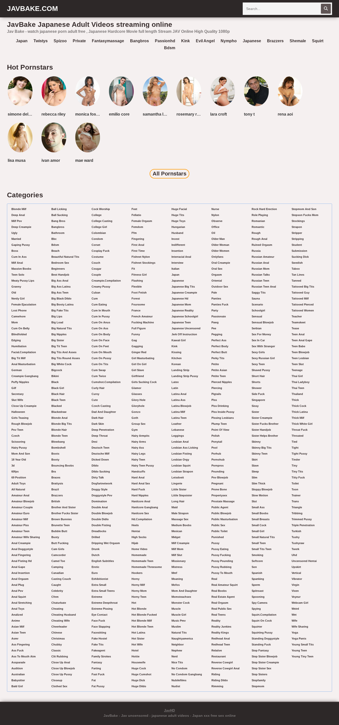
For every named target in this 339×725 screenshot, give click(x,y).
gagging (137, 346)
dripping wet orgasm (106, 543)
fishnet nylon (141, 256)
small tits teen (261, 549)
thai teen (298, 387)
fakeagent (98, 650)
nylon (215, 214)
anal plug (17, 584)
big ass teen (59, 292)
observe (216, 220)
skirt (255, 459)
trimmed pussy (302, 519)
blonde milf (18, 209)
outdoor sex (219, 286)
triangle (297, 507)
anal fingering (21, 555)
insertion (177, 250)
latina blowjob (181, 405)
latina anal (178, 393)
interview (177, 262)
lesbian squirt (181, 465)
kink (185, 41)
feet (134, 209)
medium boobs (181, 525)
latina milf (178, 411)
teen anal (298, 334)
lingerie (176, 483)
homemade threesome (147, 566)
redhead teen (220, 644)
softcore (257, 560)
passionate (218, 316)
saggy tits (259, 292)
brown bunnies (61, 519)
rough (256, 232)
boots (55, 453)
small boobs (260, 513)
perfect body (219, 346)
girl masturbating (143, 358)
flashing (137, 280)
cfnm (55, 596)
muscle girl (178, 614)
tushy (296, 537)
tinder (296, 459)
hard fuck (138, 489)
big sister (57, 340)
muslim (176, 626)
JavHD (169, 710)
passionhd (165, 41)
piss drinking (220, 405)
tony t (249, 114)
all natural (18, 489)
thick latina (300, 411)
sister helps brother (265, 435)
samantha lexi (156, 114)
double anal (100, 507)
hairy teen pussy (143, 465)
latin (174, 387)
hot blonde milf (142, 620)
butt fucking (59, 543)
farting (96, 668)
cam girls (57, 549)
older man (218, 238)
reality (215, 620)
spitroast (258, 590)
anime (15, 620)
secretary (17, 393)
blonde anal (59, 417)
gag (134, 340)
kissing (176, 352)
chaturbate (58, 602)
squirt (317, 41)
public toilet (219, 531)
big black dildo (61, 298)
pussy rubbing (221, 566)
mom (14, 322)
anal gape (18, 566)
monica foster (88, 114)
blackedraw (59, 411)
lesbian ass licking (184, 447)
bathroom (58, 232)
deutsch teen (100, 447)
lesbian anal (180, 441)
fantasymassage (108, 41)
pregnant (217, 483)
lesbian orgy (180, 459)
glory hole (138, 399)
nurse (215, 209)
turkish (296, 531)
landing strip (180, 370)
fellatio (136, 214)
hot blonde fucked (144, 614)
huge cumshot (141, 674)
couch (96, 262)
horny (135, 578)
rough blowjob (21, 423)
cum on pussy (101, 358)
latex (175, 382)
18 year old (18, 459)
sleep (255, 471)
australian (18, 674)
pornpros (217, 465)
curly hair (98, 387)
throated (298, 435)
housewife (138, 662)
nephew (176, 650)
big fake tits (59, 310)
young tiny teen (302, 656)
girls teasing (20, 417)
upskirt (296, 566)
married (16, 238)
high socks (139, 537)
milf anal (17, 262)
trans (295, 501)
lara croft (218, 114)
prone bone (219, 489)
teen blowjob (300, 352)
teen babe (298, 346)
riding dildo (219, 680)
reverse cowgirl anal (225, 668)
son (254, 566)
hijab (135, 543)
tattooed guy (300, 292)
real (214, 578)
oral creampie (220, 262)
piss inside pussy (222, 411)
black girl (57, 387)
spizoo (60, 41)
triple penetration (303, 525)
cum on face (100, 340)
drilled (96, 537)
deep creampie (21, 226)
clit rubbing (59, 656)
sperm (256, 584)
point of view (220, 429)
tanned (296, 280)
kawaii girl (178, 340)
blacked (56, 405)
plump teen (219, 423)
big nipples (59, 334)
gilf (13, 387)
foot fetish (139, 292)
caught (56, 584)
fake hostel (99, 638)
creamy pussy (101, 286)
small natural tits (263, 537)
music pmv (178, 620)
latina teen (179, 417)
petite (215, 364)
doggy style (99, 489)
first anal (138, 244)
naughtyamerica (182, 638)
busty (55, 537)
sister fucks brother (265, 423)
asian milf (17, 626)
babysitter (18, 680)
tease (295, 328)
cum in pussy (101, 316)
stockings (298, 220)
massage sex (179, 519)
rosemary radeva (189, 114)
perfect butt (219, 352)
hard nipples (140, 495)
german (16, 370)
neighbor (177, 644)
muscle (176, 608)
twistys (41, 41)
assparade (18, 662)
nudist (175, 686)
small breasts (261, 519)
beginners (58, 268)
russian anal (260, 262)
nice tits (177, 662)
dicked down (100, 459)
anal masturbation (23, 364)
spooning (258, 596)
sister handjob (261, 429)
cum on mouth (102, 352)
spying (256, 608)
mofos (175, 584)
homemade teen (142, 560)
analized (17, 614)
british (55, 501)
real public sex (221, 608)
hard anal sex (141, 483)
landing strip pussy (184, 376)
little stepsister (181, 495)
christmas (58, 638)
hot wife (137, 644)
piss (214, 399)
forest (136, 298)
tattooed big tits (303, 286)
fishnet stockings (143, 262)
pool (214, 447)
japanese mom (181, 304)
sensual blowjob (263, 322)
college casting (102, 220)
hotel (135, 650)
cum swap (99, 370)
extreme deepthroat (105, 602)
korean (176, 364)
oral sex (216, 268)
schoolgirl (258, 310)
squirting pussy (262, 632)
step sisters (259, 674)
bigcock (56, 370)
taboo (296, 268)
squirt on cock (262, 620)
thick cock (299, 405)
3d (13, 465)
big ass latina (60, 286)
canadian (57, 572)
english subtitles (103, 560)
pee (213, 328)
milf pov (16, 220)
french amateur (142, 316)
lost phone (19, 310)
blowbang (58, 441)
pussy (215, 543)
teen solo (17, 274)
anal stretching (21, 602)
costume (97, 256)
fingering (138, 238)
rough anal (259, 238)
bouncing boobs (62, 465)
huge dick (138, 680)
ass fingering (20, 644)
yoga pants (299, 638)
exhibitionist (100, 578)
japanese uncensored (186, 328)
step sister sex (261, 668)
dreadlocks (99, 531)
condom (97, 238)
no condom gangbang (186, 674)
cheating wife (60, 620)
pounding (217, 471)
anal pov (17, 590)
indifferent (178, 244)
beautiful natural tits (65, 256)
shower (257, 387)
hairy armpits (140, 435)
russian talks (261, 274)
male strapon (180, 513)
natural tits (179, 632)
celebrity (57, 590)
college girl (99, 226)
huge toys (178, 220)
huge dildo (139, 686)
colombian (99, 232)
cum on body (101, 334)
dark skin (98, 423)
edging (16, 340)
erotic (95, 566)
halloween (18, 411)
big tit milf (18, 358)
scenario (257, 304)
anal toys (17, 608)
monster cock (180, 602)
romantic (258, 226)
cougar (96, 268)
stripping (298, 238)
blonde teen (59, 435)
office (215, 226)
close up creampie (23, 405)
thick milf (298, 417)
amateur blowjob (22, 501)
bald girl (17, 686)
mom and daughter (184, 590)
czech (15, 435)
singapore (258, 399)
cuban (96, 292)
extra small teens (103, 590)
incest (175, 238)
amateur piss (20, 525)
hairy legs (138, 453)
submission (299, 250)
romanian (258, 220)
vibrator (297, 578)
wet (294, 614)
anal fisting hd (21, 560)
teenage (297, 370)
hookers (137, 572)
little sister (178, 489)
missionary (178, 560)
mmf (174, 572)
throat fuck (299, 429)
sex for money (261, 334)
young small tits (303, 644)
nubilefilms (178, 680)
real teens (218, 614)
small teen (259, 543)
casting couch (61, 578)
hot (134, 602)
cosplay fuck (100, 250)
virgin (295, 584)
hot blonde (139, 608)
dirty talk (98, 477)
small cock (259, 525)
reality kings (220, 632)
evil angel (205, 41)
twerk (295, 549)
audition (17, 668)
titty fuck (298, 477)
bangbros (139, 41)
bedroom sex (60, 262)
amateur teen (20, 531)
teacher (297, 316)
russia (256, 250)
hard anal (138, 477)
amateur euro (20, 513)
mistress (176, 566)
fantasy (97, 662)
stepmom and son (304, 209)
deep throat (100, 435)
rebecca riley (53, 114)
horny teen (139, 596)
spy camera (259, 602)
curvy (95, 393)
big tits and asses (63, 352)
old (13, 292)
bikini (55, 376)
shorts (256, 382)
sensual (257, 316)
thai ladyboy (300, 382)
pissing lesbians (222, 417)
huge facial (179, 209)
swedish (297, 262)
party (214, 310)
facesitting (99, 632)
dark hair (97, 417)
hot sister (138, 638)
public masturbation (224, 519)
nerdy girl (18, 298)
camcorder (58, 555)
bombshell (58, 447)
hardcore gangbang (145, 507)
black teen (58, 399)
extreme (97, 596)
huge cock (139, 668)
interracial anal (181, 256)
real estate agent (223, 596)
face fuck (98, 620)
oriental (216, 280)
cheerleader (59, 626)
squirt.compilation (264, 614)
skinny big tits (261, 447)
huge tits (177, 214)
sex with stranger (263, 346)
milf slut (176, 555)
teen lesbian (300, 358)
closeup (56, 680)
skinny (256, 441)
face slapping (101, 626)
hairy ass (138, 447)
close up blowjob (63, 668)
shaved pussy (261, 370)
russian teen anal (264, 286)
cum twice (99, 376)
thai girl (297, 376)
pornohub (218, 459)
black (55, 382)
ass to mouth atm (23, 656)
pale (214, 292)
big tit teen (59, 346)
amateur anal (20, 495)
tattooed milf (300, 298)
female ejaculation (23, 304)
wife (294, 620)
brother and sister (63, 507)
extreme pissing (102, 608)
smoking (257, 555)
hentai (136, 531)
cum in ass (19, 256)
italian (175, 268)
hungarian (178, 226)
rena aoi (285, 114)
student (297, 244)
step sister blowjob (264, 656)
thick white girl (302, 423)
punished (217, 537)
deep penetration (103, 429)
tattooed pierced (303, 304)
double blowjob (102, 513)
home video (139, 549)
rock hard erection (264, 209)
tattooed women (303, 310)
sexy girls (258, 352)
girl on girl (139, 364)
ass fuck (17, 650)
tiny (294, 465)
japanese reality (182, 310)
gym (135, 429)
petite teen (218, 376)
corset (96, 244)
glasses (137, 393)
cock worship (101, 209)
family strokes (101, 656)
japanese (252, 41)
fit (133, 268)
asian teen (18, 632)
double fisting (101, 525)
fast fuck (98, 674)
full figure (139, 328)
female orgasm (142, 220)
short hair (258, 376)
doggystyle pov (102, 495)
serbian (257, 328)
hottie (135, 656)
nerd (174, 656)
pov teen (17, 429)
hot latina (138, 632)
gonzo (136, 411)
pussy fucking (221, 555)
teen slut (298, 364)
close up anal (60, 662)
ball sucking (59, 214)
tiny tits (297, 471)
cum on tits (100, 364)
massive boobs (21, 268)
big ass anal (59, 280)
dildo (95, 465)
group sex (138, 423)
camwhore (18, 316)
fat (94, 680)
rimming (217, 686)
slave (255, 465)
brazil (55, 489)
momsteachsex (181, 596)
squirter (257, 626)
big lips (56, 316)
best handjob (60, 274)
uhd (294, 555)
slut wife (17, 399)
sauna (256, 298)
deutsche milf (100, 453)
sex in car (258, 340)
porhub (216, 453)
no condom (179, 668)
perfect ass (218, 340)
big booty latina (62, 304)
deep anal (18, 214)
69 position (18, 477)
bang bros (58, 220)
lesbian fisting (181, 453)
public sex (218, 525)
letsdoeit (177, 477)
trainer (296, 495)
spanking (258, 578)
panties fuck (219, 304)
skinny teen (260, 453)
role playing (260, 214)
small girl (258, 531)
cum (95, 298)
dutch (96, 555)
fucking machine (143, 322)
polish (215, 435)
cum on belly (20, 328)
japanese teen (181, 322)
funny (136, 334)
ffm (134, 232)
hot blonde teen (142, 626)
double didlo (100, 519)
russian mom (261, 268)
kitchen (176, 358)
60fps (15, 471)
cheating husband (63, 614)
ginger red (139, 352)
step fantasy (260, 650)
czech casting (101, 405)
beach (55, 250)
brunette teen (60, 525)
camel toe (58, 560)
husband (177, 232)
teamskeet (298, 322)
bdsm (169, 48)
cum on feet (100, 346)
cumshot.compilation (106, 382)
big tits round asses (65, 358)
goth (135, 417)
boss (14, 250)
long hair (177, 501)
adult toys (18, 483)
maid (174, 507)
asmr (14, 638)
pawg (215, 322)
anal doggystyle (22, 549)
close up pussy (61, 674)
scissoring (18, 441)
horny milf (138, 584)
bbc (54, 238)
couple (96, 274)
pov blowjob (219, 477)
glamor (136, 387)
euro (95, 572)
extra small (99, 584)
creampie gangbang (24, 376)
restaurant (218, 656)
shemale (298, 41)
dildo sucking (101, 471)
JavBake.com (32, 8)
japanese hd (179, 298)
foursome (138, 304)
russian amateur (263, 256)
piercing (216, 387)
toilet (295, 483)
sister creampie (262, 417)
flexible (137, 286)
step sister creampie (265, 662)
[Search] (326, 9)
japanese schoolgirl (184, 316)
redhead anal (220, 638)
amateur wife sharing (25, 537)
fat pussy (98, 686)
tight (295, 447)
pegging (216, 334)
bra (53, 471)
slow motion (260, 495)
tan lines (298, 274)
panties (216, 298)
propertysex (219, 495)
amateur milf (19, 519)
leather (176, 423)
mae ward (84, 160)
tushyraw (298, 543)
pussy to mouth (222, 572)
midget (175, 537)
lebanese (177, 429)
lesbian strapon (182, 471)
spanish (257, 572)
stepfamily (259, 680)
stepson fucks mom (305, 214)
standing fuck (261, 644)
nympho (229, 41)
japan (22, 41)
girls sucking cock (144, 382)
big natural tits (61, 328)
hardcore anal (141, 501)
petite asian (219, 370)
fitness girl (139, 274)
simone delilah (21, 114)
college (97, 214)
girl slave (138, 370)
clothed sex (59, 686)
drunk (96, 549)
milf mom (177, 549)
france (136, 310)
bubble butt (59, 531)
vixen (295, 590)
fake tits (97, 644)
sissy (255, 405)
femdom (137, 226)
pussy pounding (222, 560)
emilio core (119, 114)
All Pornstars (169, 174)
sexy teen (258, 364)
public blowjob (221, 513)
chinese (56, 632)
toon (295, 489)
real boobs (219, 590)
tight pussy (299, 453)
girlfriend (138, 376)
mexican (176, 531)
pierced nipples (221, 382)
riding (215, 674)
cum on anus (101, 322)
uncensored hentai (304, 560)
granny (16, 286)
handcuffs (138, 471)
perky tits (217, 358)
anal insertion (20, 572)
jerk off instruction (184, 334)
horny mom (139, 590)
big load (57, 322)
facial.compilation (23, 352)
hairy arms (139, 441)
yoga (295, 632)
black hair (58, 393)
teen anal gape (302, 340)
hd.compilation (142, 519)
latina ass (178, 399)
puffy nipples (20, 382)
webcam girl (300, 602)
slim (254, 477)
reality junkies (221, 626)
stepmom (258, 686)
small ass (258, 507)
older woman (220, 244)
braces (55, 477)
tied (294, 441)
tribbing (297, 513)
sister (255, 411)
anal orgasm (20, 578)
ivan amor (50, 160)
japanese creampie (184, 292)
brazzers (275, 41)
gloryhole (138, 405)
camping (57, 566)
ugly (14, 232)
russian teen (260, 280)
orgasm (216, 274)
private (79, 41)
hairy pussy (19, 447)
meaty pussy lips (22, 280)
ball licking (59, 209)
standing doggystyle (265, 638)
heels (135, 525)
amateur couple (22, 507)
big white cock (61, 364)
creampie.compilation (106, 280)
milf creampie (180, 543)
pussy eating (220, 549)
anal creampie (21, 543)
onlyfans (217, 256)
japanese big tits (183, 286)
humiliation (19, 346)
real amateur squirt (224, 584)
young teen (299, 650)
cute (95, 399)
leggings (177, 435)
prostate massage (223, 501)
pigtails (216, 393)
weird (295, 608)
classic (56, 650)
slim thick (258, 483)
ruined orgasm (262, 244)
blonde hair (59, 429)
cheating (57, 608)
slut (254, 501)
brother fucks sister (64, 513)
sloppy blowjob (262, 489)
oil (213, 232)
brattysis (57, 483)
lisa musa (17, 160)
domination (99, 501)
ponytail (216, 441)
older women (220, 250)
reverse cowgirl (222, 662)
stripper (297, 232)
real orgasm (219, 602)
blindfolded (19, 334)
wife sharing (300, 626)
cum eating (99, 304)
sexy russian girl (263, 358)
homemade (139, 555)
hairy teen (138, 459)
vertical (296, 572)
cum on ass (100, 328)
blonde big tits (61, 423)
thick (295, 399)
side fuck (258, 393)
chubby (56, 644)
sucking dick (300, 256)
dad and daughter (104, 411)
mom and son (20, 453)
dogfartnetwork (102, 483)
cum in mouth (101, 310)
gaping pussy (20, 244)
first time (138, 250)
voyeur (296, 596)
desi (94, 441)
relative (216, 650)
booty (55, 459)
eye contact (99, 614)
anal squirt (18, 596)
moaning (177, 578)
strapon (297, 226)
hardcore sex (140, 513)
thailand (297, 393)
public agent (219, 507)
